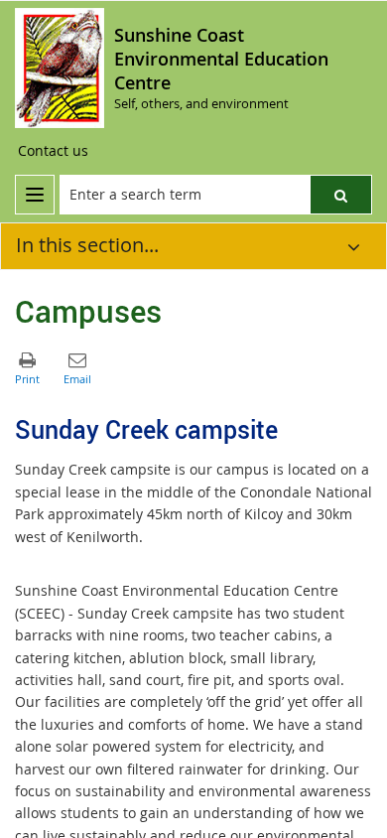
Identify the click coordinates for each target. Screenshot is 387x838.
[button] (341, 194)
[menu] (35, 194)
